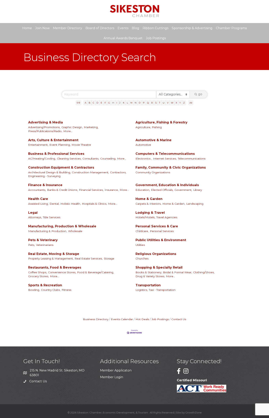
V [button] (168, 102)
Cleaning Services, (69, 158)
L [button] (127, 102)
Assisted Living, (38, 203)
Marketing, (91, 127)
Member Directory (67, 28)
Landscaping (194, 203)
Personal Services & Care (156, 226)
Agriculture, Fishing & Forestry (161, 122)
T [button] (159, 102)
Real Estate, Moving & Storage (53, 254)
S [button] (156, 102)
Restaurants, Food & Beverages (54, 267)
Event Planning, (59, 144)
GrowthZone (193, 412)
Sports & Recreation (45, 285)
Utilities (140, 244)
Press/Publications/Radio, (45, 131)
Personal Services (162, 231)
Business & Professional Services (56, 154)
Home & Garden (148, 199)
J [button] (119, 102)
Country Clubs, (50, 289)
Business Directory (95, 319)
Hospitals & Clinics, (94, 203)
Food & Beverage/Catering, (95, 272)
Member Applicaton (116, 370)
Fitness (66, 289)
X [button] (176, 102)
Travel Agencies (166, 217)
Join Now (42, 28)
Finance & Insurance (45, 185)
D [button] (97, 102)
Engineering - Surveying (44, 176)
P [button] (144, 102)
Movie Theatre (81, 144)
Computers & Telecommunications (165, 154)
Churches (141, 258)
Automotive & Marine (153, 140)
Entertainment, (38, 144)
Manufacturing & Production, (47, 231)
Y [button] (180, 102)
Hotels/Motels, (145, 217)
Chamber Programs (231, 28)
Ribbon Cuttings (155, 28)
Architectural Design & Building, (49, 172)
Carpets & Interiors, (148, 203)
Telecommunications (191, 158)
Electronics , (143, 158)
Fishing (157, 127)
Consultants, (91, 158)
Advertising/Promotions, (44, 127)
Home (27, 28)
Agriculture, (143, 127)
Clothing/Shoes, (203, 272)
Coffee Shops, (37, 272)
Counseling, (108, 158)
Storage (109, 258)
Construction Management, (90, 172)
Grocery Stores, (38, 276)
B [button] (89, 102)
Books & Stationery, (148, 272)
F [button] (105, 102)
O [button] (140, 102)
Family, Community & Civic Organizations (170, 167)
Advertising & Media (45, 122)
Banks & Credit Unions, (62, 189)
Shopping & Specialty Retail (159, 267)
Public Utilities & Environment (160, 240)
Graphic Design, (72, 127)
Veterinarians (44, 244)
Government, (183, 189)
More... (67, 131)
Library (197, 189)
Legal (33, 213)
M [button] (131, 102)
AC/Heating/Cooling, (42, 158)
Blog (135, 28)
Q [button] (148, 102)
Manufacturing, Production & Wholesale (62, 226)
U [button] (163, 102)
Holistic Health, (70, 203)
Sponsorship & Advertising (192, 28)
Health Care (38, 199)
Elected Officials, (162, 189)
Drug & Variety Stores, (150, 276)
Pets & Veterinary (43, 240)
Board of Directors (99, 28)
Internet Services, (165, 158)
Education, (142, 189)
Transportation (148, 285)
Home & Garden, (173, 203)
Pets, (31, 244)
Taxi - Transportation (162, 289)
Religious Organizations (155, 254)
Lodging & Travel (150, 213)
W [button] (172, 102)
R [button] (152, 102)
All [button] (190, 102)
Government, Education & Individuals (167, 185)
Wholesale (75, 231)
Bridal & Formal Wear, (177, 272)
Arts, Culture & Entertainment (53, 140)
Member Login (111, 377)
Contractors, (118, 172)
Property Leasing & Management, (50, 258)
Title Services (51, 217)
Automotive (143, 144)
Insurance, (112, 189)
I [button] (116, 102)
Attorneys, (35, 217)
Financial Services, (91, 189)
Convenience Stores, (62, 272)
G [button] (109, 102)
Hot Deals (142, 319)
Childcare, (142, 231)
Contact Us (178, 319)
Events (123, 28)
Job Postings (156, 38)
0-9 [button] (78, 102)
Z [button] (184, 102)
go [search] (200, 94)
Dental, (54, 203)
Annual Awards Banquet (123, 38)
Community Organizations (152, 172)
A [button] (85, 102)
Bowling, (34, 289)
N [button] (135, 102)
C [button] (93, 102)
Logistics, (141, 289)
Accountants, (37, 189)
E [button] (101, 102)
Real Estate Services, (89, 258)
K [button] (123, 102)
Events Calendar (122, 319)
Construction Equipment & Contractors (61, 167)
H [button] (113, 102)
